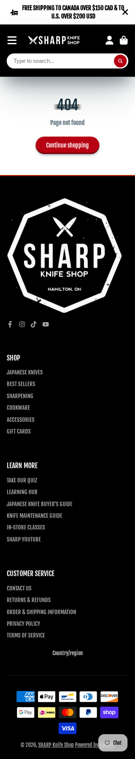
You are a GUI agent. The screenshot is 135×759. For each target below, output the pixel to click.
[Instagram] (22, 324)
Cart (123, 40)
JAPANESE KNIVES (25, 372)
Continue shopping (67, 145)
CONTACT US (19, 588)
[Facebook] (10, 324)
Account (109, 40)
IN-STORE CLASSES (26, 527)
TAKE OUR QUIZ (22, 480)
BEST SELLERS (21, 384)
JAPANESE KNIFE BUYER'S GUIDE (39, 504)
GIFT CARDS (19, 431)
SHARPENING (20, 396)
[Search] (120, 61)
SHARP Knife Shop (56, 745)
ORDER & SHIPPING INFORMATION (41, 612)
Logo (54, 40)
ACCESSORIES (20, 419)
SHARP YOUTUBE (24, 539)
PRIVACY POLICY (23, 623)
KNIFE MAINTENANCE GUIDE (34, 515)
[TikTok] (33, 324)
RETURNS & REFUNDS (29, 600)
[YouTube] (45, 324)
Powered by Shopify (94, 745)
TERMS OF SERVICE (26, 635)
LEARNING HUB (22, 492)
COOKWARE (18, 407)
